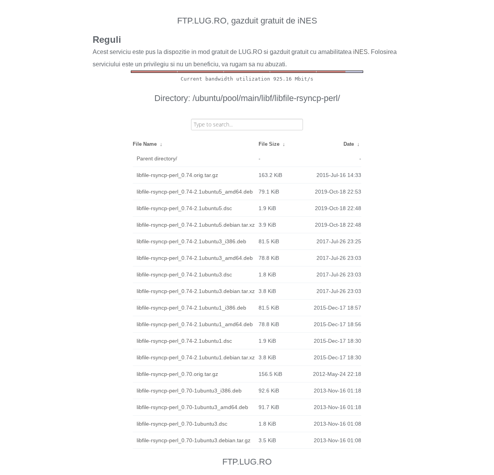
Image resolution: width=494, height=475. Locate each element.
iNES (360, 52)
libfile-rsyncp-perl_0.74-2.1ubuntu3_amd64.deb (195, 258)
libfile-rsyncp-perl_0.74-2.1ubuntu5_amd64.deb (195, 192)
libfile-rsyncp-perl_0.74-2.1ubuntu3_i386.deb (191, 241)
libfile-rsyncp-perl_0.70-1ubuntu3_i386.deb (189, 390)
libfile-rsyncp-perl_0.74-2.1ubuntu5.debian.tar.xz (196, 225)
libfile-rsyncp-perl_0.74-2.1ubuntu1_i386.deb (191, 308)
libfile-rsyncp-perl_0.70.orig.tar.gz (177, 374)
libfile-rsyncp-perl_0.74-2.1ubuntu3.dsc (184, 274)
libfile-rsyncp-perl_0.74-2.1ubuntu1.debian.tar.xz (196, 357)
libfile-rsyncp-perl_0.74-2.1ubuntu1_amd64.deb (195, 324)
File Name (145, 144)
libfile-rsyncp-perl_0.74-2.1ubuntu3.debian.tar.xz (196, 291)
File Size (269, 144)
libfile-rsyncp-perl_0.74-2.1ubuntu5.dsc (184, 208)
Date (348, 144)
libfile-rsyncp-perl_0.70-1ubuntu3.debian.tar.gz (193, 440)
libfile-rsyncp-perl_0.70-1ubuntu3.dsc (182, 424)
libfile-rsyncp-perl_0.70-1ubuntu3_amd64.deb (192, 407)
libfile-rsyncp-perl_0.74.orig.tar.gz (177, 175)
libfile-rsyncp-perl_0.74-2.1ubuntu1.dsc (184, 341)
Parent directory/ (157, 158)
